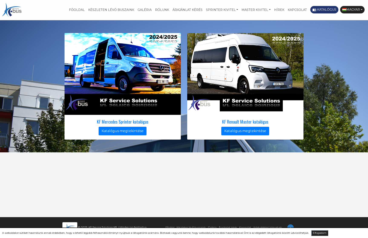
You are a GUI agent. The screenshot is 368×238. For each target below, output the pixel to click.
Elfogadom (319, 232)
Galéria (145, 10)
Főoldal (77, 10)
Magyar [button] (353, 10)
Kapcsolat (297, 10)
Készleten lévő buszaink (111, 10)
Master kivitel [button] (255, 10)
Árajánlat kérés (187, 10)
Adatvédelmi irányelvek (267, 227)
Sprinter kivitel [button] (221, 10)
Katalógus (324, 10)
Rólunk (162, 10)
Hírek (279, 10)
